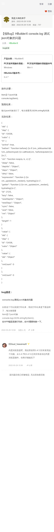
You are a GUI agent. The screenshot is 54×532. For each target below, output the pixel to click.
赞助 (50, 11)
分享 (32, 330)
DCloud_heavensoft (18, 344)
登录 (41, 3)
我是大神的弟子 (19, 18)
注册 (50, 3)
